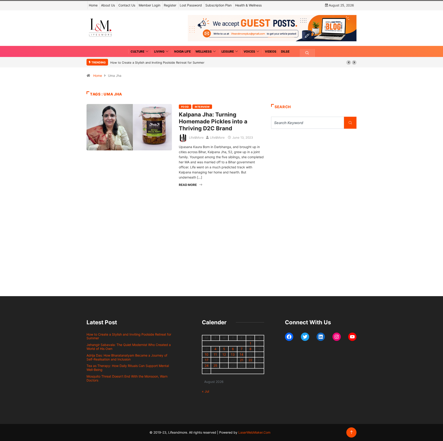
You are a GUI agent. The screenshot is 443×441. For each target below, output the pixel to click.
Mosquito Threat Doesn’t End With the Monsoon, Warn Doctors (127, 378)
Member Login (149, 5)
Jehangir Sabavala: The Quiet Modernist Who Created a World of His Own (129, 347)
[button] (348, 62)
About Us (108, 5)
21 (241, 360)
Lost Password (191, 5)
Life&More (196, 137)
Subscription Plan (218, 5)
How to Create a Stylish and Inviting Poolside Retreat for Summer (157, 62)
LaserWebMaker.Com (254, 432)
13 (233, 354)
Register (170, 5)
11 (215, 354)
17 (206, 360)
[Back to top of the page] (351, 432)
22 (250, 360)
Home (93, 5)
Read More (188, 185)
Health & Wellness (248, 5)
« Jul (205, 391)
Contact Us (126, 5)
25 (215, 365)
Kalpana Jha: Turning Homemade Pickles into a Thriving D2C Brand (213, 121)
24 (207, 365)
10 (206, 354)
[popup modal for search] (307, 53)
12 (224, 354)
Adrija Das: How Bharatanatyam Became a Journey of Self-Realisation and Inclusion (127, 357)
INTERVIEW (202, 106)
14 (241, 354)
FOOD (185, 106)
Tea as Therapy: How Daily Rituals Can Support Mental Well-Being (128, 368)
